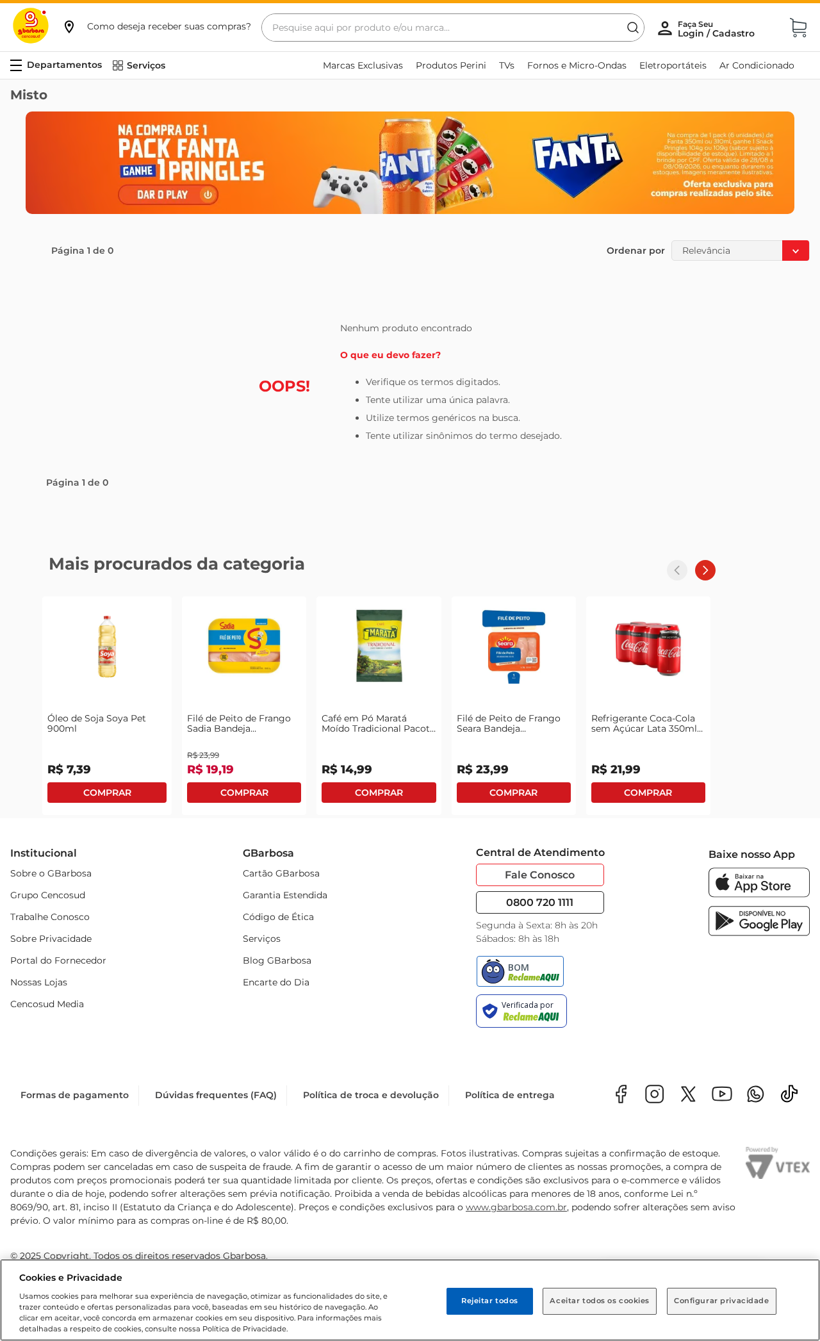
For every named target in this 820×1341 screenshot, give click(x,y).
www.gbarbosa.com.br (516, 1207)
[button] (156, 26)
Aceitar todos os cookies (600, 1300)
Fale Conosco (540, 875)
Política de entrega (510, 1095)
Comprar (107, 792)
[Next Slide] (705, 570)
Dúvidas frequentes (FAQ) (216, 1095)
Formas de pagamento (74, 1095)
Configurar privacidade (721, 1300)
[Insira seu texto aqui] (755, 1095)
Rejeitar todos (489, 1300)
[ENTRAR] (717, 29)
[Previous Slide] (677, 570)
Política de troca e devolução (371, 1095)
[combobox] (452, 27)
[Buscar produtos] (633, 27)
